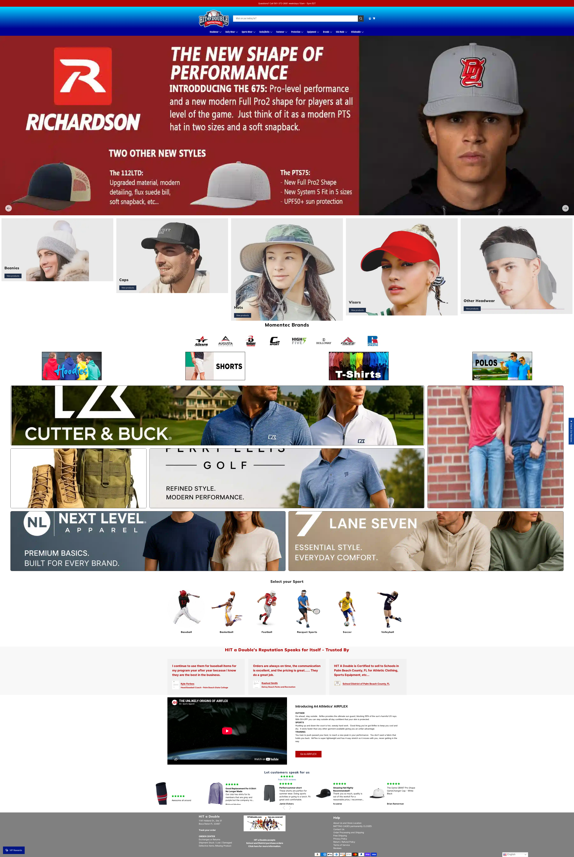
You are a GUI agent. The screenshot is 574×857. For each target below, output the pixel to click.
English (511, 854)
